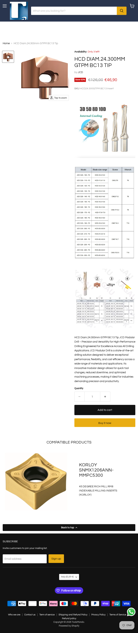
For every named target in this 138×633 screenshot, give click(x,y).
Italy (67, 577)
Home (6, 43)
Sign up (56, 558)
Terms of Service (117, 614)
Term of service (47, 614)
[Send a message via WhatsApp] (131, 612)
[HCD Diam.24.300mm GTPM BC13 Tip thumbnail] (8, 57)
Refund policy (69, 618)
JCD (80, 72)
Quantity (78, 388)
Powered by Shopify (69, 626)
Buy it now (104, 423)
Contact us (29, 614)
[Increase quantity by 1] (105, 397)
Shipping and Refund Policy (73, 614)
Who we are (14, 614)
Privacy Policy (98, 614)
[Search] (121, 11)
